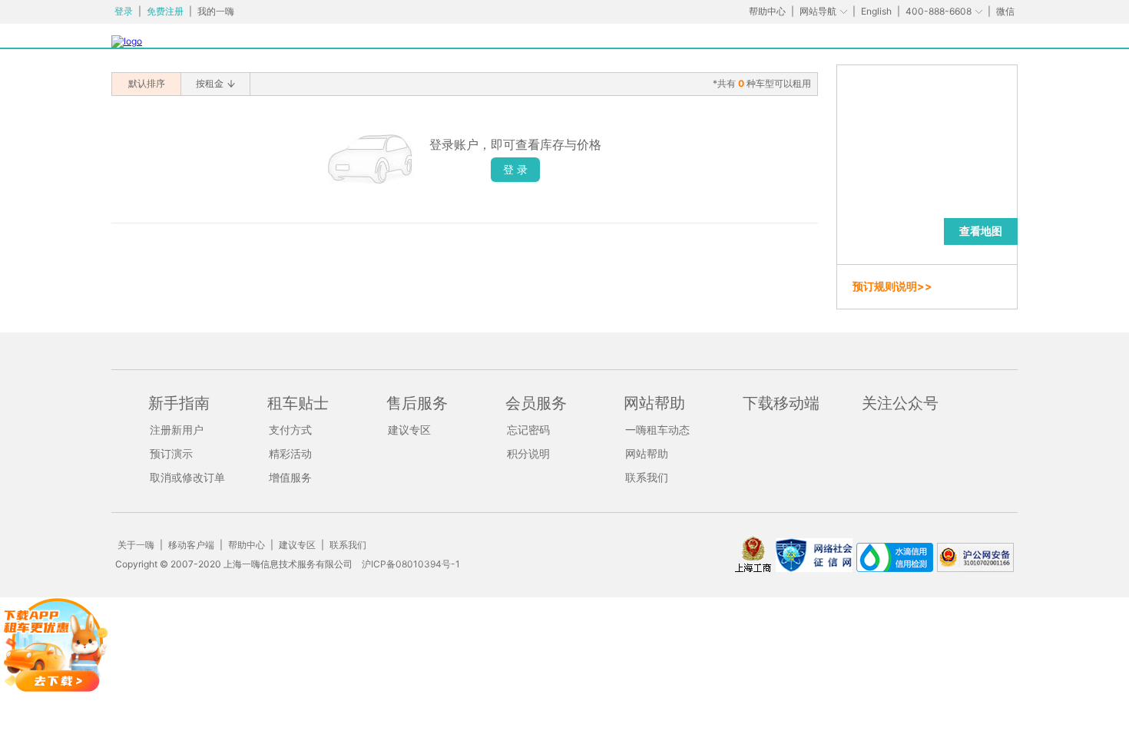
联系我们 (646, 477)
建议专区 (409, 429)
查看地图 (980, 230)
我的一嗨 (215, 11)
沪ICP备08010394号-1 (411, 564)
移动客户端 (191, 544)
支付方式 (290, 429)
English (876, 11)
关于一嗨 (136, 544)
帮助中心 (767, 11)
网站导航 (818, 11)
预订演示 (171, 453)
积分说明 (528, 453)
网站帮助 (646, 453)
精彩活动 (290, 453)
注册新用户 (177, 429)
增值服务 (290, 477)
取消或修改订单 (187, 477)
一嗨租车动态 (657, 429)
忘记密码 (528, 429)
